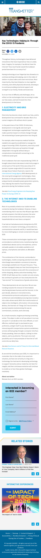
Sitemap (15, 533)
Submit (13, 428)
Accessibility (6, 536)
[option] (20, 459)
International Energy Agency (11, 173)
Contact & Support (27, 533)
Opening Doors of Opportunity (12, 464)
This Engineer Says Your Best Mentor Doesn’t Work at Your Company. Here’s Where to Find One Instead (20, 469)
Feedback (29, 538)
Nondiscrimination (19, 536)
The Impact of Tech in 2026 (12, 514)
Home (8, 533)
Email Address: (10, 412)
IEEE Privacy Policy (25, 421)
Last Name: (9, 405)
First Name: (9, 397)
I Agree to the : (20, 421)
